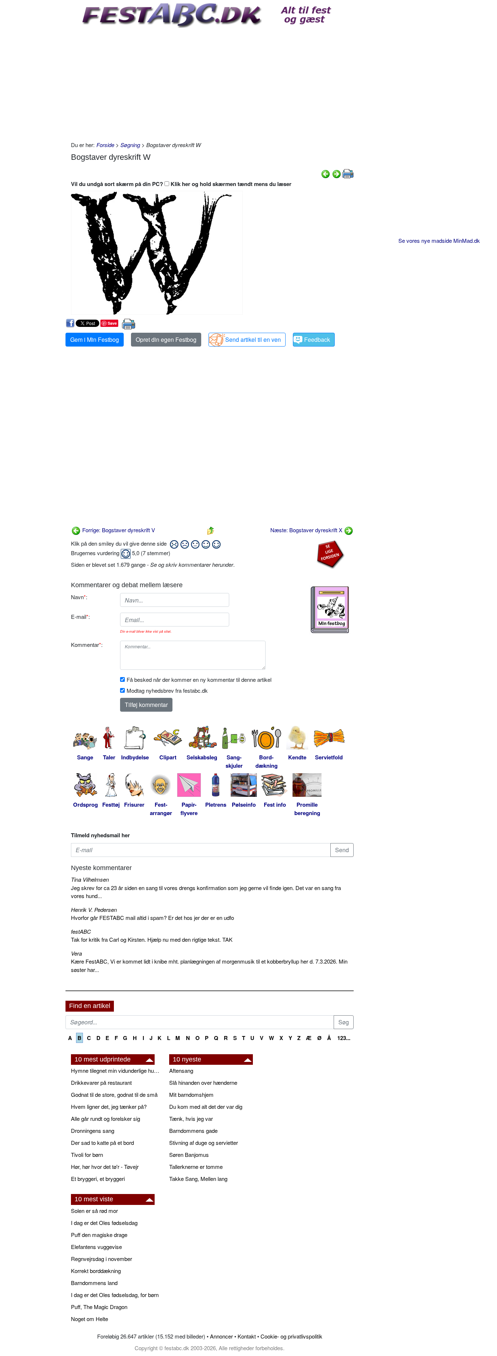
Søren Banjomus (189, 1154)
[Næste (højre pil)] (336, 173)
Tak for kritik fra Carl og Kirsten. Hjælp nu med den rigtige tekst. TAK (151, 939)
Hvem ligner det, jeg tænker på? (109, 1106)
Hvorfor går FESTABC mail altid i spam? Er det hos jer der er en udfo (152, 917)
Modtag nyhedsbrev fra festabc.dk (167, 690)
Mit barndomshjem (191, 1094)
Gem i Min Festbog (94, 339)
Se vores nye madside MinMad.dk (439, 240)
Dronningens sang (92, 1130)
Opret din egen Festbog (166, 339)
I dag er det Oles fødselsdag (104, 1222)
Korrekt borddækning (96, 1270)
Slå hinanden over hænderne (203, 1082)
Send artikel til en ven (253, 339)
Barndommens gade (193, 1130)
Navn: (79, 597)
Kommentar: (87, 644)
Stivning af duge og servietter (203, 1142)
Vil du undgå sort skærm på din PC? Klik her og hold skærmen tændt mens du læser (181, 184)
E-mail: (80, 616)
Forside (105, 145)
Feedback (317, 339)
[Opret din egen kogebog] (330, 609)
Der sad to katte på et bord (102, 1142)
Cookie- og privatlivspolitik (291, 1336)
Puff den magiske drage (99, 1234)
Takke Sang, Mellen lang (198, 1178)
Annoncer (221, 1336)
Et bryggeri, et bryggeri (98, 1178)
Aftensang (181, 1070)
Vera (76, 953)
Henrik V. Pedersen (94, 909)
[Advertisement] (212, 83)
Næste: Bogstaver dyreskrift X (307, 530)
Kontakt (247, 1336)
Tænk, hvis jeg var (191, 1118)
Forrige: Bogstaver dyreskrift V (118, 530)
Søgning (130, 145)
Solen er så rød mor (94, 1210)
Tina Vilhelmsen (90, 879)
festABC (81, 931)
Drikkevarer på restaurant (101, 1082)
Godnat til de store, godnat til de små (114, 1094)
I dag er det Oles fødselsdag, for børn (115, 1294)
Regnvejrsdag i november (101, 1258)
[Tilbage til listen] (210, 530)
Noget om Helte (89, 1319)
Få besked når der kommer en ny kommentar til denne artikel (199, 679)
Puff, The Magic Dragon (99, 1306)
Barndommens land (94, 1282)
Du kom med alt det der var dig (205, 1106)
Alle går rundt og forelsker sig (105, 1118)
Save (112, 323)
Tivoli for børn (87, 1154)
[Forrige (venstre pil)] (325, 173)
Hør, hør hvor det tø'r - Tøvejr (105, 1166)
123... (343, 1038)
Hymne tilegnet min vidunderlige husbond (116, 1070)
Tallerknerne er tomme (196, 1166)
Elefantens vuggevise (96, 1246)
